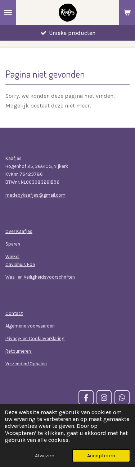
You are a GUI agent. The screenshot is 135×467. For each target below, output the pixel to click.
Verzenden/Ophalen (26, 363)
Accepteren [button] (101, 456)
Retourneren (18, 351)
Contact (14, 313)
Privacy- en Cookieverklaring (34, 338)
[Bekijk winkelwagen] (127, 12)
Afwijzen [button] (44, 456)
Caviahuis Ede (20, 264)
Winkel (12, 256)
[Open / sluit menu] (8, 12)
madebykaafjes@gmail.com (35, 195)
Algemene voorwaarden (30, 326)
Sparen (12, 244)
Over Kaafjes (18, 231)
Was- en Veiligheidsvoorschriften (40, 277)
